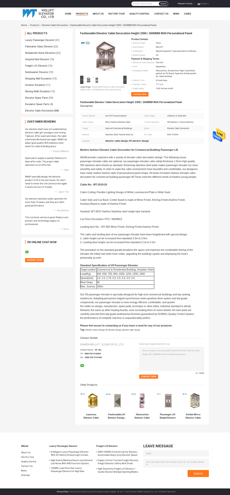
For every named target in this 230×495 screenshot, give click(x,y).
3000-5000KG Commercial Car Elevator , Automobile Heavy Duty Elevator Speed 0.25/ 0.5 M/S (118, 454)
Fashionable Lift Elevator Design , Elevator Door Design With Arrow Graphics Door (116, 416)
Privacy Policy (62, 492)
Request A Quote (185, 4)
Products (82, 14)
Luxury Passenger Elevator (39, 40)
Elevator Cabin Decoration (55, 25)
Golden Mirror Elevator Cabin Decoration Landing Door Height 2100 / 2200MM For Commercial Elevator (193, 416)
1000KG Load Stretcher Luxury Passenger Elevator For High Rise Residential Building (67, 470)
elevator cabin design (131, 330)
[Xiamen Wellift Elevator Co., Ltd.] (38, 13)
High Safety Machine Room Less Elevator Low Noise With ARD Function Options (72, 462)
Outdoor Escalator (35, 84)
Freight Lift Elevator (36, 65)
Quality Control (139, 14)
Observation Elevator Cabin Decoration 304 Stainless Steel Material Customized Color (142, 416)
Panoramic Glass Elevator (39, 46)
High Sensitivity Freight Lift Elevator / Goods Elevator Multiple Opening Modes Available (118, 470)
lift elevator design (113, 330)
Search (163, 4)
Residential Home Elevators (40, 52)
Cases (187, 14)
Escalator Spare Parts (37, 104)
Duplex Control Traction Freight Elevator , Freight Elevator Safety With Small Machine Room (118, 462)
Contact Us (161, 14)
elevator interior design (95, 330)
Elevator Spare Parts (36, 97)
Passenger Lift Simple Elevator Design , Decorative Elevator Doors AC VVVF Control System (167, 416)
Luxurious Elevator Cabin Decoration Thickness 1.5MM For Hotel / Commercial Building (91, 416)
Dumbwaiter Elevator (36, 72)
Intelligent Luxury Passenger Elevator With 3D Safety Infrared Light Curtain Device (70, 454)
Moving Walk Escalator (37, 91)
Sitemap (25, 475)
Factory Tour (116, 14)
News (176, 14)
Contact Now (139, 94)
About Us (98, 14)
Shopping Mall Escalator (38, 78)
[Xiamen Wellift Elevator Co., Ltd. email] (29, 252)
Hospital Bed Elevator (37, 59)
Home (68, 14)
